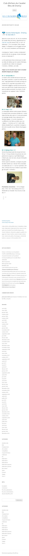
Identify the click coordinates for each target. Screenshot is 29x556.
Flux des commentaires (7, 492)
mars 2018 (4, 353)
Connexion (4, 488)
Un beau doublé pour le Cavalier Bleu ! (11, 257)
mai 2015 (4, 402)
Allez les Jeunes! (6, 261)
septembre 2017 (6, 359)
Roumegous (17, 236)
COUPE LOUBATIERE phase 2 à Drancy (11, 254)
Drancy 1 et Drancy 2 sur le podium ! (10, 252)
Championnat (5, 447)
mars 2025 (4, 310)
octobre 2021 (5, 332)
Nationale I (4, 458)
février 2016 (5, 384)
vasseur (8, 238)
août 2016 (4, 375)
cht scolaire (4, 449)
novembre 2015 (6, 390)
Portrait (4, 472)
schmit (22, 236)
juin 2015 (4, 400)
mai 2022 (4, 326)
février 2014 (5, 429)
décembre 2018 (5, 345)
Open (3, 470)
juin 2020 (4, 336)
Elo (2, 456)
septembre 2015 (6, 394)
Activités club (5, 443)
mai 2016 (4, 378)
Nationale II (8, 228)
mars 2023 (4, 322)
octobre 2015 (5, 392)
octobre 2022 (5, 324)
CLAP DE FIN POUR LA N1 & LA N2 (9, 267)
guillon (23, 232)
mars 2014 (4, 427)
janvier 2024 (5, 316)
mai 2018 (4, 351)
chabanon (7, 232)
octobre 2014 (5, 415)
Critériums (4, 454)
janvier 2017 (5, 371)
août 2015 (4, 396)
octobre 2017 (5, 357)
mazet (16, 234)
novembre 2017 (6, 355)
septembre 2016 (6, 373)
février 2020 (5, 337)
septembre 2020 (6, 334)
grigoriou (19, 232)
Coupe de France (6, 453)
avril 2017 (4, 367)
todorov (4, 238)
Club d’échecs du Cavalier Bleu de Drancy (14, 4)
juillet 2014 (4, 421)
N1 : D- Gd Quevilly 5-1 (8, 75)
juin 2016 (4, 376)
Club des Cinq (5, 42)
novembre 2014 (6, 414)
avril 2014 (4, 425)
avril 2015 (4, 404)
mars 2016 (4, 382)
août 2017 (4, 361)
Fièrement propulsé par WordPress (10, 553)
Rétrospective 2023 (6, 263)
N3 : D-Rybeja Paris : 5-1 (9, 150)
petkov (12, 236)
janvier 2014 (5, 431)
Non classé (20, 228)
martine (12, 234)
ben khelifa (15, 230)
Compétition (21, 226)
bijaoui (19, 230)
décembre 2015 (5, 388)
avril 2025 (4, 308)
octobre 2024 (5, 314)
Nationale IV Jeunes (6, 464)
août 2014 (4, 419)
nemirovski (7, 236)
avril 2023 (4, 320)
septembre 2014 (6, 417)
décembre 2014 (5, 412)
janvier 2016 (5, 386)
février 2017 (5, 369)
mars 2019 (4, 343)
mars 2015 (4, 406)
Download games (6, 220)
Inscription (4, 486)
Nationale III (14, 228)
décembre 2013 (5, 433)
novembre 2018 (6, 347)
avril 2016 (4, 380)
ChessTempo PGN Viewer (8, 222)
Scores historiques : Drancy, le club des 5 (16, 34)
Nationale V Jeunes (6, 466)
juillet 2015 (4, 398)
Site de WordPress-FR (7, 493)
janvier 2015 (5, 410)
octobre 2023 (5, 318)
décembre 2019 (5, 339)
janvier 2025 (5, 312)
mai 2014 (4, 423)
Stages (3, 474)
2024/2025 (4, 259)
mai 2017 (4, 365)
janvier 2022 (5, 328)
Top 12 (3, 476)
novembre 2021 (6, 330)
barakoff (9, 230)
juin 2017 (4, 363)
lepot (8, 234)
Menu (14, 10)
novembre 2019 (6, 341)
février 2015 (5, 408)
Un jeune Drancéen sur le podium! (10, 256)
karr (6, 234)
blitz (3, 445)
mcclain (20, 234)
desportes (13, 232)
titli (25, 236)
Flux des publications (7, 490)
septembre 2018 (6, 349)
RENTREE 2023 (5, 265)
